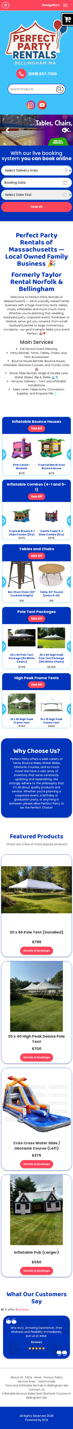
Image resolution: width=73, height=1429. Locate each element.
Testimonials (46, 1381)
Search (36, 207)
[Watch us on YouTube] (42, 105)
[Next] (65, 130)
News (38, 1377)
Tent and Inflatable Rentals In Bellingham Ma (36, 1385)
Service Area (26, 1381)
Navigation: (51, 5)
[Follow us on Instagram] (30, 105)
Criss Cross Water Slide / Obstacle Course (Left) (36, 1145)
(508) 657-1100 (42, 74)
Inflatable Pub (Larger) (36, 1252)
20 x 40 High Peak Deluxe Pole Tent (36, 1039)
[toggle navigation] (65, 5)
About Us (17, 1377)
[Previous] (7, 130)
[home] (5, 5)
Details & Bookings (36, 950)
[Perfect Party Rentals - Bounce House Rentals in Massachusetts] (36, 42)
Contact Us (37, 1389)
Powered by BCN (36, 1420)
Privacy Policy (53, 1377)
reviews (22, 1310)
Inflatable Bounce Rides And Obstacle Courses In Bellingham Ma (36, 1396)
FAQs (28, 1377)
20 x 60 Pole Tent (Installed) (36, 932)
